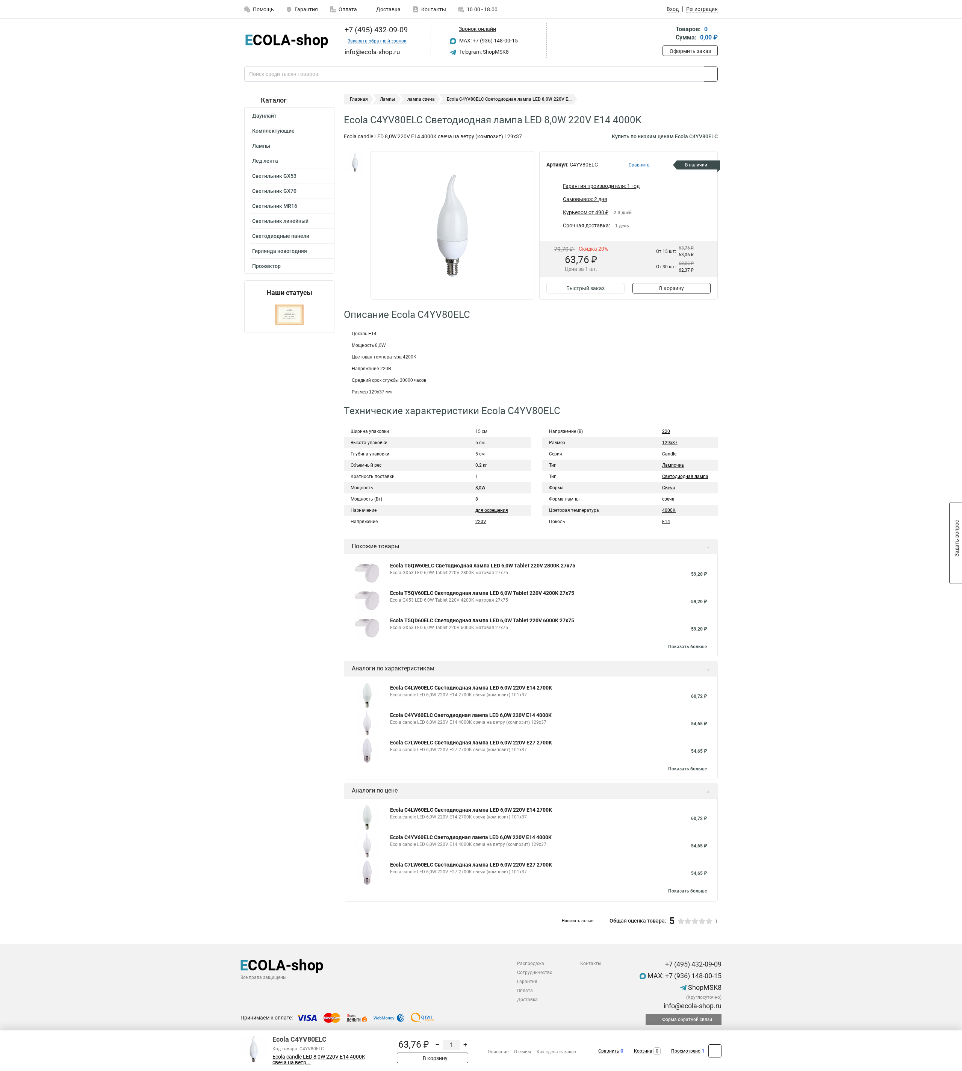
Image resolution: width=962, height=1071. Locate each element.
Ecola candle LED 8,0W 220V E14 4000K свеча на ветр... (318, 1059)
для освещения (491, 510)
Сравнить (608, 1051)
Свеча (668, 487)
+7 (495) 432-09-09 (375, 29)
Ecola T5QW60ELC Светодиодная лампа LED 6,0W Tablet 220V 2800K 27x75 (482, 566)
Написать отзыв (577, 920)
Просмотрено (685, 1051)
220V (480, 521)
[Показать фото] (355, 162)
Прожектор (266, 266)
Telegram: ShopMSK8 (483, 52)
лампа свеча (421, 99)
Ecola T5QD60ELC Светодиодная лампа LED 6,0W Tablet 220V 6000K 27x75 (482, 620)
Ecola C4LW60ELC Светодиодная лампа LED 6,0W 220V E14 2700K (471, 688)
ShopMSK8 (704, 987)
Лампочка (673, 465)
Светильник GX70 (274, 191)
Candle (669, 454)
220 (666, 431)
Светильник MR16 (274, 206)
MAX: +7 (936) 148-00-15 (488, 41)
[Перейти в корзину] (668, 34)
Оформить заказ (690, 51)
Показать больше (687, 646)
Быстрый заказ (585, 288)
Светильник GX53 (274, 176)
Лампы (261, 146)
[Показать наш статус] (289, 314)
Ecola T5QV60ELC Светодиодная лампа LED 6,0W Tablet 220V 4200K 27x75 (482, 593)
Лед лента (265, 161)
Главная (359, 99)
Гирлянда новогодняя (279, 251)
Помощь (263, 9)
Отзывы (522, 1051)
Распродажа (530, 963)
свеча (668, 499)
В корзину (671, 288)
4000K (669, 510)
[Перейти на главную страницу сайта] (286, 41)
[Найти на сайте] (711, 74)
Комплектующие (273, 131)
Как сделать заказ (556, 1051)
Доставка (388, 9)
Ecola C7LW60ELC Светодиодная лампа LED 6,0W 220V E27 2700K (471, 743)
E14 (666, 521)
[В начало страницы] (715, 1050)
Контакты (433, 9)
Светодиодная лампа (685, 476)
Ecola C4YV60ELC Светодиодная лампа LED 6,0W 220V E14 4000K (471, 715)
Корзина (643, 1051)
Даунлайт (264, 116)
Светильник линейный (280, 221)
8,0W (480, 487)
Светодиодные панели (280, 236)
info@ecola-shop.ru (692, 1006)
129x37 (670, 442)
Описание (498, 1051)
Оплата (348, 9)
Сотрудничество (534, 972)
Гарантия (306, 9)
